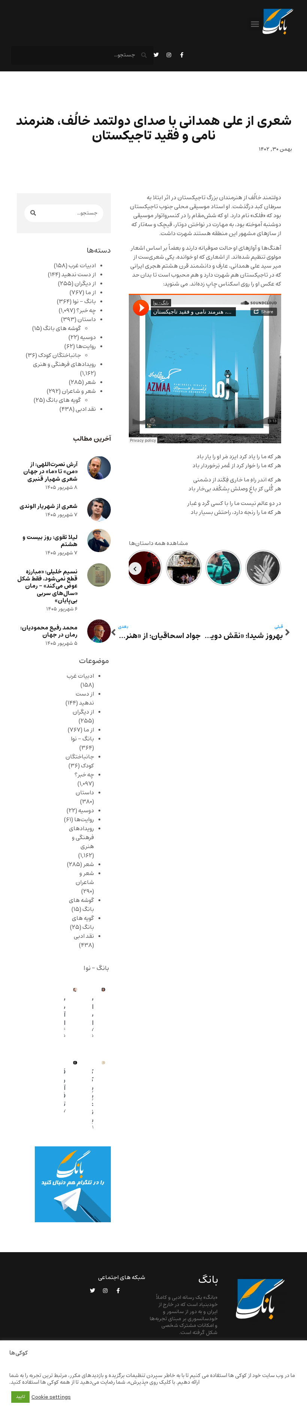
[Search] (33, 213)
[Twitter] (156, 55)
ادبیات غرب (82, 265)
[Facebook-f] (181, 55)
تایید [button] (20, 1397)
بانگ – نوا (84, 301)
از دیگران (85, 283)
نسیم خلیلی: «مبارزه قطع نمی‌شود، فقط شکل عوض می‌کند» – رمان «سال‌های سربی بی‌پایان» (47, 586)
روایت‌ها (86, 346)
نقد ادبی (86, 409)
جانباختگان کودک (59, 355)
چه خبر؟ (86, 310)
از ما (90, 292)
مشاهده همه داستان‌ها (158, 543)
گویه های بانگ (63, 400)
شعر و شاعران (79, 391)
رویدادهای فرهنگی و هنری (64, 364)
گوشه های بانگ (62, 328)
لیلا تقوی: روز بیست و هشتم (49, 541)
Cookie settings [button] (51, 1397)
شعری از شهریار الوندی (48, 506)
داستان (86, 319)
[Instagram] (168, 55)
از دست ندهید (78, 274)
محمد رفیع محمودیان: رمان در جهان (48, 631)
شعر (90, 382)
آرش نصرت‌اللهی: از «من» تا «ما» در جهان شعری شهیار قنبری (50, 471)
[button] (255, 24)
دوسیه (88, 337)
